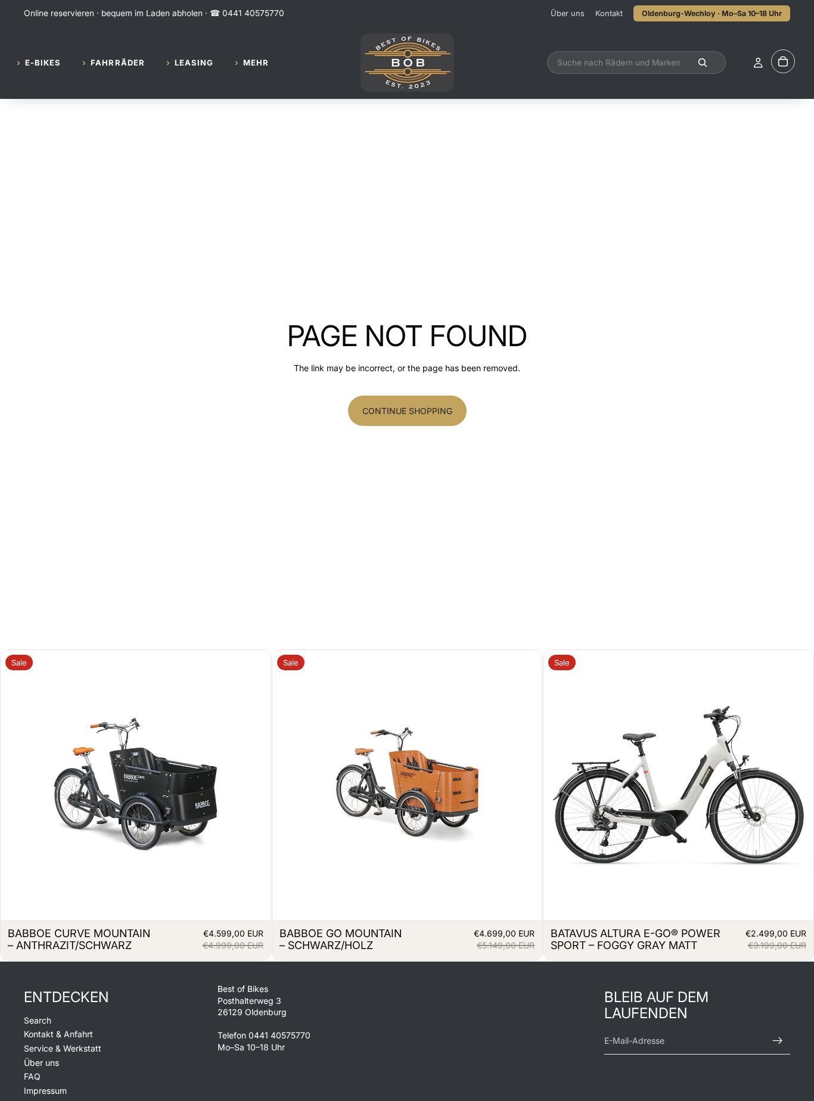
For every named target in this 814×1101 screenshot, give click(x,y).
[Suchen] (636, 63)
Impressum (45, 1091)
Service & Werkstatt (62, 1048)
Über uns (568, 13)
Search (37, 1020)
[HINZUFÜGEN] (252, 901)
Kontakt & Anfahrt (58, 1035)
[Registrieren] (777, 1040)
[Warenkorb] (783, 62)
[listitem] (252, 63)
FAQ (32, 1077)
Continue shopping (407, 411)
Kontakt (609, 13)
